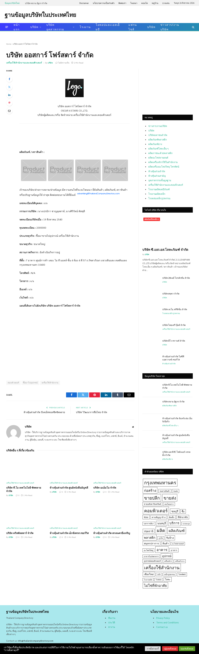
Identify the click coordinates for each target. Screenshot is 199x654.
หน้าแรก (17, 27)
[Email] (9, 111)
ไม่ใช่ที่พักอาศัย (155, 585)
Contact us (162, 626)
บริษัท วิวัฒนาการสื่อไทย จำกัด (91, 412)
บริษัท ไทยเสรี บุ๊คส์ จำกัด (174, 325)
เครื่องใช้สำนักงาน (50, 382)
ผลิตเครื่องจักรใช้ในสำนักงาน (163, 162)
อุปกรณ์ (166, 556)
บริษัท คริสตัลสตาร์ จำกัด (19, 533)
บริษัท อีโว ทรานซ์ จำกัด (173, 340)
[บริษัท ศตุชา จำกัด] (151, 297)
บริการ (174, 523)
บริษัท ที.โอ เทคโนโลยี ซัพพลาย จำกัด (23, 489)
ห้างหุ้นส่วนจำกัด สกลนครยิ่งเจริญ (111, 533)
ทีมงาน (111, 617)
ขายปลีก (152, 497)
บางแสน (165, 3)
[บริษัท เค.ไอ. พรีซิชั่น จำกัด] (151, 313)
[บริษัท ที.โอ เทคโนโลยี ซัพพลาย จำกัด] (26, 467)
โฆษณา (133, 3)
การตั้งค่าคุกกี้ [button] (153, 648)
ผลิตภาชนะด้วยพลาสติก (160, 152)
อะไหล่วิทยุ (148, 550)
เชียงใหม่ (149, 574)
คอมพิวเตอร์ (13, 382)
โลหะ (167, 579)
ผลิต (161, 530)
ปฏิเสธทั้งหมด (170, 648)
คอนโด (144, 3)
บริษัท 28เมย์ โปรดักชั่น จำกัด (176, 277)
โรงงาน (85, 27)
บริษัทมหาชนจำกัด (157, 134)
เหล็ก (159, 574)
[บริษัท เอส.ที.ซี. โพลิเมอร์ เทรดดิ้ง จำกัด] (151, 456)
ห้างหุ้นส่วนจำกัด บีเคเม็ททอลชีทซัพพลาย (44, 412)
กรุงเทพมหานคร (160, 482)
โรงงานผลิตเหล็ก (156, 193)
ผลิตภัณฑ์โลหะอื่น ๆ (158, 148)
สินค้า (165, 543)
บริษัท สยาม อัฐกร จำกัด (36, 3)
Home (8, 44)
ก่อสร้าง (150, 490)
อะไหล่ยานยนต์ (178, 543)
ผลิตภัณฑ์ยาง (155, 143)
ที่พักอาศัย (183, 517)
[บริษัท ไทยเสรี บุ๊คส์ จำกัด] (151, 329)
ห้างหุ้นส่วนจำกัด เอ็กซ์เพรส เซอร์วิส (69, 533)
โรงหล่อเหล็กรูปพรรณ (159, 198)
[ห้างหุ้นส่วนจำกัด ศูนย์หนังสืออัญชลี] (70, 467)
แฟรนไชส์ (132, 27)
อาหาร (174, 550)
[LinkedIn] (9, 95)
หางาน (111, 626)
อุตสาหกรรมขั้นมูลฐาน (159, 180)
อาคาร (162, 549)
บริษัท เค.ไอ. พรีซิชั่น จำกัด (174, 309)
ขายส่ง (170, 497)
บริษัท (34, 27)
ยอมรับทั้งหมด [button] (187, 648)
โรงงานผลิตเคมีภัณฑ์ (159, 189)
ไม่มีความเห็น (63, 63)
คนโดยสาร (169, 504)
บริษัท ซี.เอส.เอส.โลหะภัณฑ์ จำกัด (165, 249)
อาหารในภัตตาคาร (151, 556)
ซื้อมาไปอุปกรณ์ (30, 382)
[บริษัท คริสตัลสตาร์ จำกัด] (26, 512)
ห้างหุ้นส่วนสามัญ (157, 175)
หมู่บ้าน (155, 3)
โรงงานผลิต (148, 580)
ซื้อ (183, 511)
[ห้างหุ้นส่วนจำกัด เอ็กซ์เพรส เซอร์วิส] (70, 512)
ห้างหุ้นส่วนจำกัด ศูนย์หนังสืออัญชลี (69, 487)
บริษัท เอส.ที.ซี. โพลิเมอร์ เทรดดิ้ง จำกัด (176, 453)
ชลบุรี (174, 511)
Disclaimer (84, 3)
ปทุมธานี (148, 531)
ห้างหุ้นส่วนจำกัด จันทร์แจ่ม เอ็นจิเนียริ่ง (177, 420)
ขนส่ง (175, 491)
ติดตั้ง (171, 517)
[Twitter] (9, 87)
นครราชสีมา (149, 523)
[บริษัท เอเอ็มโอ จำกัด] (113, 467)
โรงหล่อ (159, 579)
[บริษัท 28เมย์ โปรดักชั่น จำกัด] (151, 282)
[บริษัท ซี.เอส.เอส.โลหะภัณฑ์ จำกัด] (167, 231)
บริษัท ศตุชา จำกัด (170, 293)
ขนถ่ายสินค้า (165, 491)
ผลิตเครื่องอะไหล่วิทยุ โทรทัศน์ (163, 166)
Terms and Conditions (167, 622)
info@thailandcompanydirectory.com (35, 640)
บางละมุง (186, 523)
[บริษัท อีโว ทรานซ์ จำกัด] (151, 345)
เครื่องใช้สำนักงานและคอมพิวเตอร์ (24, 62)
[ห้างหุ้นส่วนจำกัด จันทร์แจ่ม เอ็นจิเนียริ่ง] (151, 422)
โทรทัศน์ (182, 574)
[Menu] (6, 27)
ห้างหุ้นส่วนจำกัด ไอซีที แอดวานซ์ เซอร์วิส (173, 358)
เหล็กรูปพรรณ (169, 574)
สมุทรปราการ (151, 543)
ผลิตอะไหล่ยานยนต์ (158, 157)
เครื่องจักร (168, 561)
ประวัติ (111, 622)
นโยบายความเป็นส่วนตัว (103, 3)
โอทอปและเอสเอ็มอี (108, 27)
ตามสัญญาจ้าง (159, 517)
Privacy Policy (163, 617)
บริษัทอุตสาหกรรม (55, 27)
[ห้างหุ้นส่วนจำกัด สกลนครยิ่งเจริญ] (113, 512)
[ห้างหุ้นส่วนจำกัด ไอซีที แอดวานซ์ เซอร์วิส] (151, 360)
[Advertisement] (137, 14)
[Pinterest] (9, 103)
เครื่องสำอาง (179, 561)
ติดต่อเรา (122, 3)
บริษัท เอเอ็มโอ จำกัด (104, 487)
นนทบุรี (161, 523)
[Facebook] (9, 79)
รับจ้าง (170, 537)
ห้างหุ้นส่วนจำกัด (156, 171)
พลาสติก (149, 537)
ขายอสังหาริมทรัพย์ (152, 504)
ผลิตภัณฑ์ (177, 530)
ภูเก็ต (161, 538)
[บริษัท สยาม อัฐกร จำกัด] (151, 405)
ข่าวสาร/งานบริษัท (169, 27)
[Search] (192, 26)
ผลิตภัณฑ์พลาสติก (157, 139)
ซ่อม (146, 517)
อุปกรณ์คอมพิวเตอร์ (152, 561)
